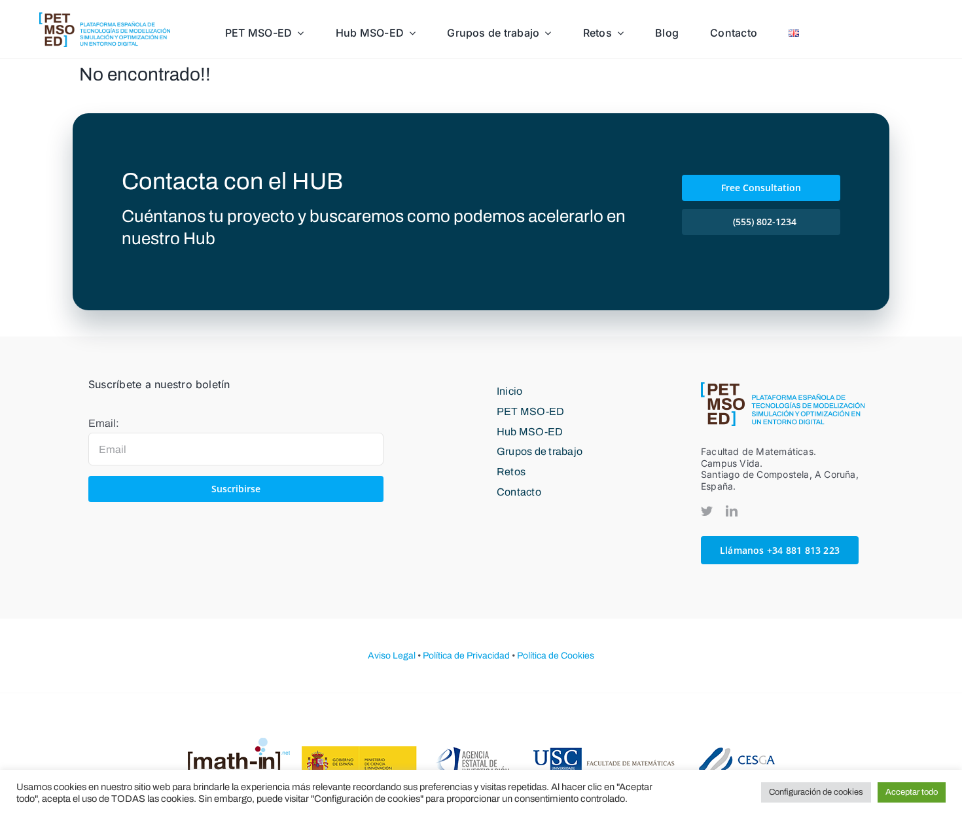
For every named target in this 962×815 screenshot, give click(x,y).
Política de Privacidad (466, 656)
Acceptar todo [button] (911, 792)
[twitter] (707, 510)
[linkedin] (732, 510)
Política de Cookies (555, 656)
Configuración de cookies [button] (816, 792)
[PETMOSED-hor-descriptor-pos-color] (104, 17)
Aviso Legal (392, 656)
